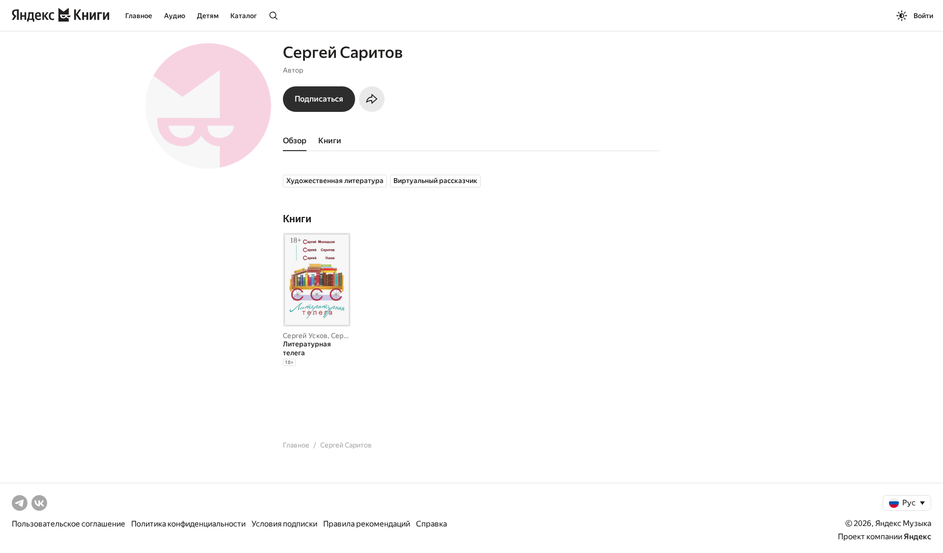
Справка (431, 523)
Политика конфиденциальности (188, 523)
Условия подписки (284, 523)
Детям (208, 16)
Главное (138, 16)
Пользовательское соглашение (68, 523)
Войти (923, 16)
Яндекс (917, 536)
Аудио (174, 16)
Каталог (243, 16)
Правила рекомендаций (366, 523)
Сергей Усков (305, 336)
